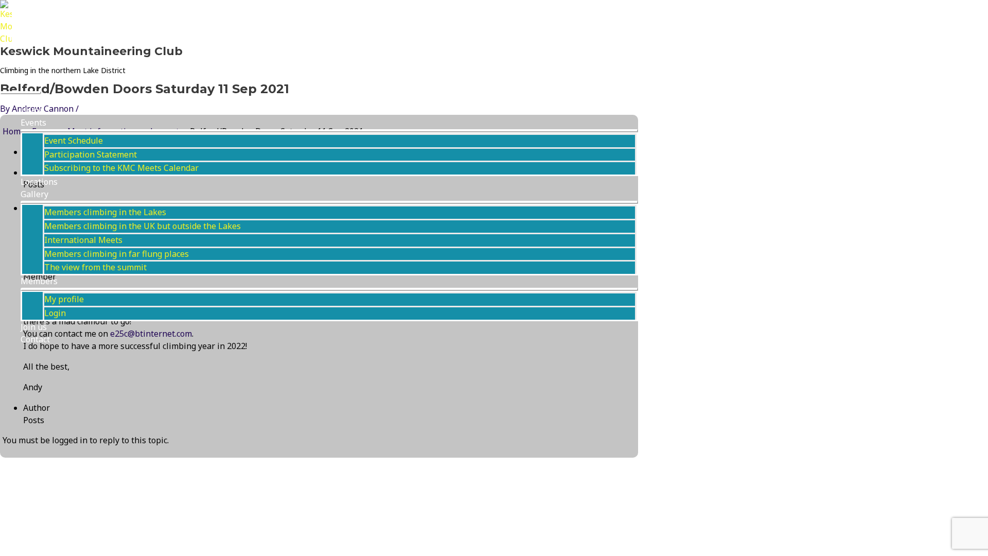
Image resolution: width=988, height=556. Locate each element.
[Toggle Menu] (329, 130)
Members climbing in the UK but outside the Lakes (142, 226)
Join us (34, 327)
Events (33, 122)
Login (55, 313)
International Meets (83, 240)
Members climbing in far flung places (116, 253)
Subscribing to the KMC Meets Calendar (121, 167)
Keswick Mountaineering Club (91, 51)
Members (39, 281)
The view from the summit (95, 267)
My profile (64, 299)
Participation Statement (90, 154)
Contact (35, 339)
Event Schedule (73, 140)
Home (32, 110)
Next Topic (28, 463)
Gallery (34, 194)
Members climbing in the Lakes (105, 212)
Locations (39, 181)
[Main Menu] (20, 92)
